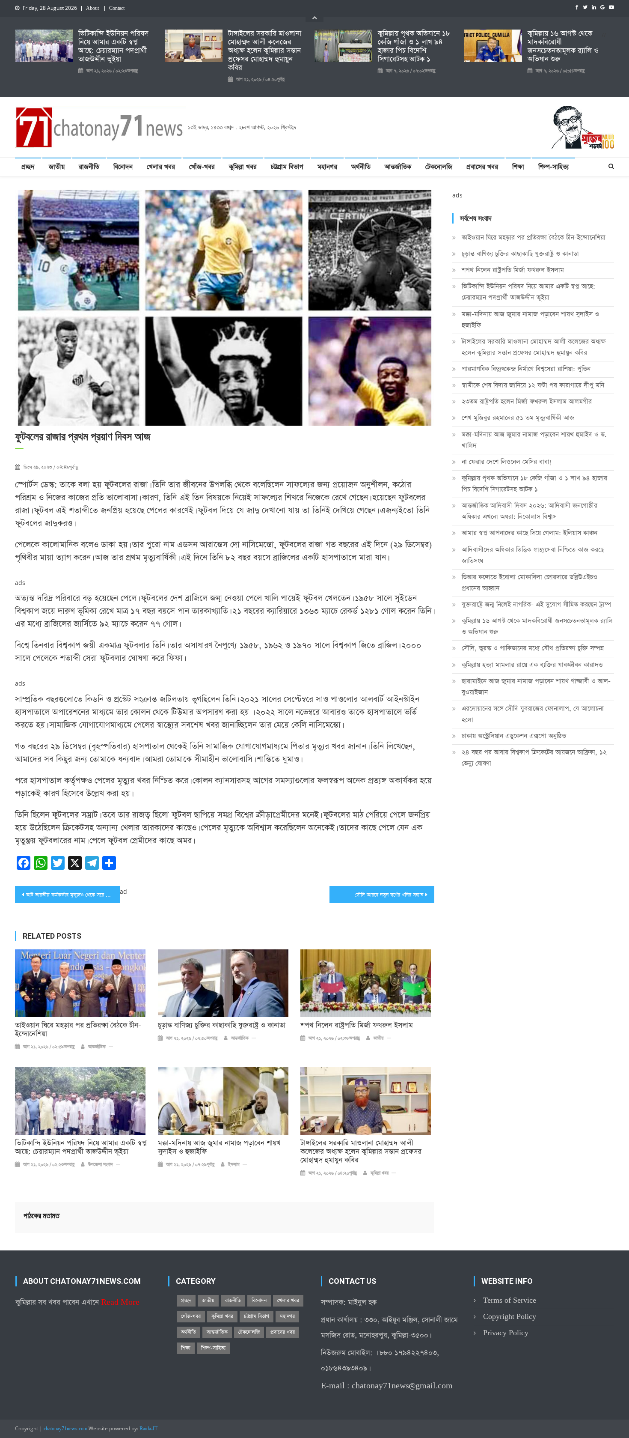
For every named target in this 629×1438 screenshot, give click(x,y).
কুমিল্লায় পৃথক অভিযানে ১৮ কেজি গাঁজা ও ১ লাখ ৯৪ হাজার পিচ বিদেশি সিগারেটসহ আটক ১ (414, 47)
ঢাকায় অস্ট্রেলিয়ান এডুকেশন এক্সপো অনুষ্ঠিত (514, 735)
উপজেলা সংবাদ (100, 1165)
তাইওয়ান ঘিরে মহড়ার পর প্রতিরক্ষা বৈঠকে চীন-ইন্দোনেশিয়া (78, 1029)
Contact (117, 9)
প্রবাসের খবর (482, 166)
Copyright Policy (509, 1316)
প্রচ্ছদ (28, 166)
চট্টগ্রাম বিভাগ (287, 166)
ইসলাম (234, 1165)
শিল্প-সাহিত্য (553, 166)
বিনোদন (123, 166)
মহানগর (327, 166)
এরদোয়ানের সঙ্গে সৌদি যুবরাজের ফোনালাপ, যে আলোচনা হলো (533, 714)
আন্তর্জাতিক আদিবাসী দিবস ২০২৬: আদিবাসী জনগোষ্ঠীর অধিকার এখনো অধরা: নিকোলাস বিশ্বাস (529, 511)
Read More (120, 1302)
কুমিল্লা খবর (243, 166)
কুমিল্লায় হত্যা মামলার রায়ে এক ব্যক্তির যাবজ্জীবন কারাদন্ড (532, 664)
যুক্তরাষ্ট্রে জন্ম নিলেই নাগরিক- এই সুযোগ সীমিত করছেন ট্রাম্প (536, 604)
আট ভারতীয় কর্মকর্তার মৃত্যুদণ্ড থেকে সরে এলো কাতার (73, 895)
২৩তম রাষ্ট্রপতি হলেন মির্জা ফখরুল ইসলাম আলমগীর (527, 401)
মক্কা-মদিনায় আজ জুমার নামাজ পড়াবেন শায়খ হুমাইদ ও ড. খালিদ (534, 440)
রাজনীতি (89, 166)
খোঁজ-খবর (202, 166)
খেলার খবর (161, 166)
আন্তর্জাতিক (398, 166)
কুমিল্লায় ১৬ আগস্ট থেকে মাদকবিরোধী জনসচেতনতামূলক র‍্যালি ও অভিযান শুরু (563, 47)
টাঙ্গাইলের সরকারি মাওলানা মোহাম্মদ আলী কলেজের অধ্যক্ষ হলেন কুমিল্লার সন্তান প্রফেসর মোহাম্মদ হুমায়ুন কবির (264, 51)
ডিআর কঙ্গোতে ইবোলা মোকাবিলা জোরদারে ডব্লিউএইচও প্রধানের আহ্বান (529, 583)
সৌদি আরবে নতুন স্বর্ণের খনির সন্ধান (389, 895)
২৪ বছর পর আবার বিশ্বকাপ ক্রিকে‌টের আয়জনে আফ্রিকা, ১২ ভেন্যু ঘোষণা (534, 758)
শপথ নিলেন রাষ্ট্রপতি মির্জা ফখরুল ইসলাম (356, 1025)
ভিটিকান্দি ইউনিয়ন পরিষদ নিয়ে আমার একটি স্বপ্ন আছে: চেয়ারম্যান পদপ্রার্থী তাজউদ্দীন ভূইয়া (113, 47)
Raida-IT (148, 1429)
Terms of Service (509, 1300)
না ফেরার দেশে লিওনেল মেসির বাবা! (507, 461)
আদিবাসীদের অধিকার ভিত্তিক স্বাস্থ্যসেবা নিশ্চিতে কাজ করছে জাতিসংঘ (533, 555)
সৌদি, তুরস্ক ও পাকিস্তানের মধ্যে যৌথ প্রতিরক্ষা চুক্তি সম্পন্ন (533, 648)
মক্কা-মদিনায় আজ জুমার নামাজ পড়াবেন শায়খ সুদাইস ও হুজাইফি (219, 1147)
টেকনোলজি (438, 166)
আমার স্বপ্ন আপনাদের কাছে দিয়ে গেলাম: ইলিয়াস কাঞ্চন (529, 532)
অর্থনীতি (361, 166)
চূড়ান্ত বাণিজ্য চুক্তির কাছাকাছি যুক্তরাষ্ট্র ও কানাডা (221, 1025)
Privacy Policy (505, 1332)
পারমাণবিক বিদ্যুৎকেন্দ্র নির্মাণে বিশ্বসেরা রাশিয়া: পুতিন (526, 368)
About (92, 9)
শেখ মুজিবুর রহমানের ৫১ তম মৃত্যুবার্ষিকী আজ (518, 417)
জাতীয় (57, 166)
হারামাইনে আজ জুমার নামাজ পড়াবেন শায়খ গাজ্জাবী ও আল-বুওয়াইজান (536, 687)
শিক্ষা (518, 166)
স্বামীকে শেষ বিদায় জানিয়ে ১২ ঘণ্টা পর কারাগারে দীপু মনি (533, 385)
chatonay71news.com (65, 1429)
